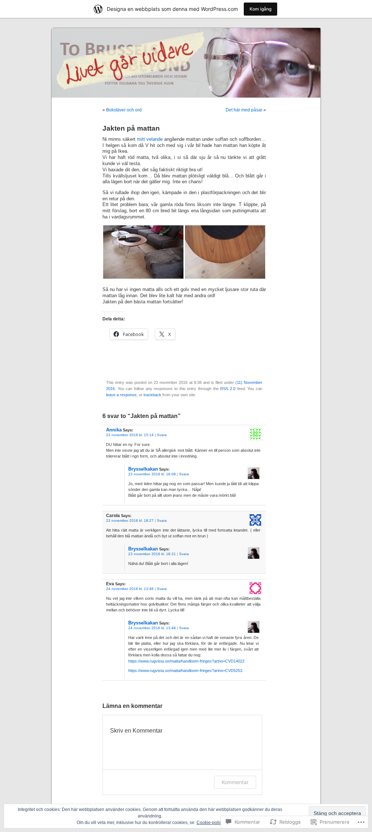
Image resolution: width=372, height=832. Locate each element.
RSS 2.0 (227, 388)
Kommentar (235, 782)
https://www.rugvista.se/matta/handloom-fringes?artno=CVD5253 (185, 670)
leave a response (121, 395)
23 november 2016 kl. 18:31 (152, 554)
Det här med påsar (244, 109)
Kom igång (260, 9)
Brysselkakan (143, 469)
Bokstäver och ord (124, 109)
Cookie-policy (210, 822)
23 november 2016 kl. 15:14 (130, 435)
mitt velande (150, 139)
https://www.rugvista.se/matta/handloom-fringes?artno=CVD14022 (186, 661)
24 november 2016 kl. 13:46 (130, 589)
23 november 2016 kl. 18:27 (130, 520)
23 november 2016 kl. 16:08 (152, 474)
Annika (114, 430)
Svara (162, 435)
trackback (152, 395)
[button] (143, 252)
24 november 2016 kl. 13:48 (152, 628)
